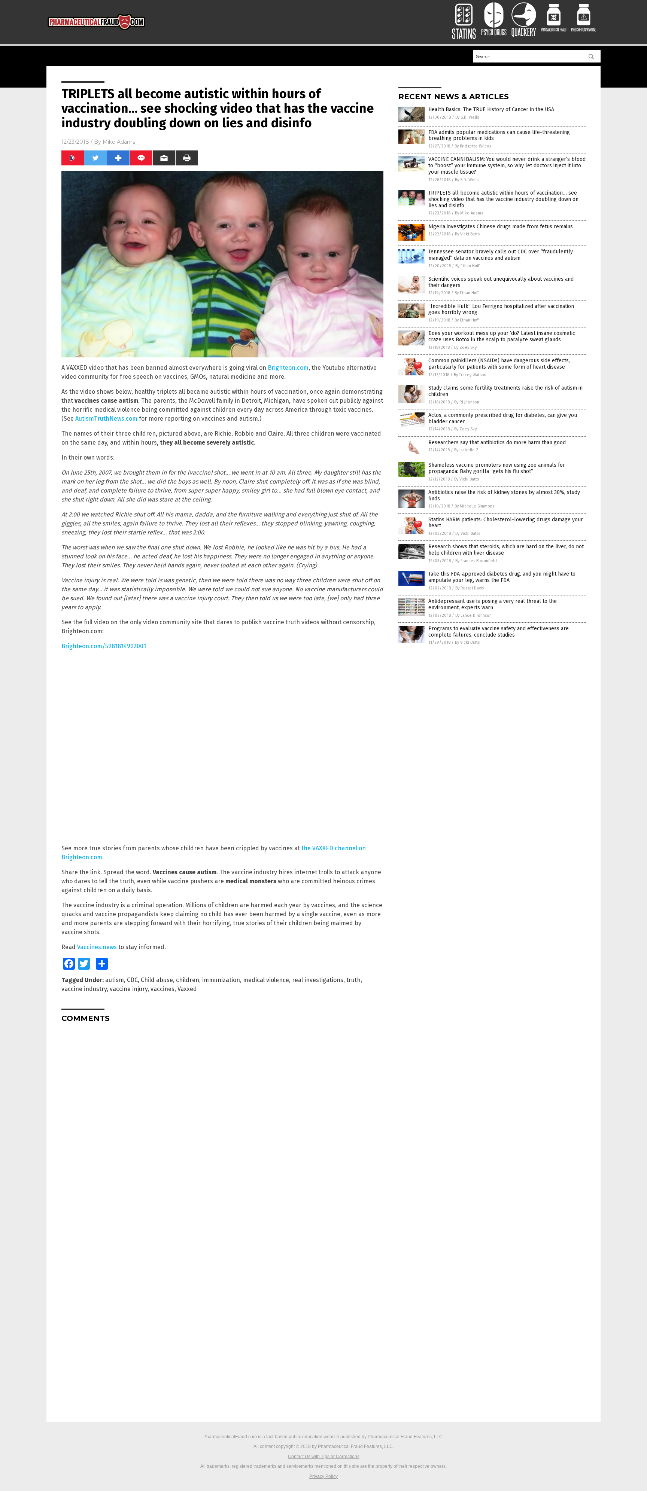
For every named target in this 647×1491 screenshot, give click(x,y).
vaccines (162, 989)
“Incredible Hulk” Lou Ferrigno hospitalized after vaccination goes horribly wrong (501, 309)
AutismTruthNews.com (106, 418)
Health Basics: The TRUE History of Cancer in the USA (491, 109)
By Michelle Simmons (474, 506)
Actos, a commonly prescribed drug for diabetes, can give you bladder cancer (502, 418)
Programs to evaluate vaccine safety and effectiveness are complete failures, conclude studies (498, 631)
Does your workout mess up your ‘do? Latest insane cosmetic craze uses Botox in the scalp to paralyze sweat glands (501, 336)
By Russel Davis (469, 588)
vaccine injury (129, 989)
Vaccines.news (97, 947)
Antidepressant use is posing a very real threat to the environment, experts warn (492, 604)
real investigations (317, 980)
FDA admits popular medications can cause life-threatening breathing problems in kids (499, 135)
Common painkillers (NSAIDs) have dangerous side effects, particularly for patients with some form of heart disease (499, 363)
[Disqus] (222, 1122)
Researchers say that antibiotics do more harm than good (497, 442)
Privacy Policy (323, 1476)
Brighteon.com (288, 367)
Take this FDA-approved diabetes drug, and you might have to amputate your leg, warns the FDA (501, 577)
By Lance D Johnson (473, 615)
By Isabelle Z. (467, 450)
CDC (132, 980)
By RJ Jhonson (466, 402)
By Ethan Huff (467, 265)
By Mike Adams (469, 213)
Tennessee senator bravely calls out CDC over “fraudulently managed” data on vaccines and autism (500, 254)
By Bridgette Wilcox (473, 146)
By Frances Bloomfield (476, 560)
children (187, 980)
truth (353, 980)
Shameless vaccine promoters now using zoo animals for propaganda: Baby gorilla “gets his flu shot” (496, 468)
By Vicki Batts (467, 234)
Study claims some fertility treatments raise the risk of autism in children (505, 391)
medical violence (266, 980)
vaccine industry (84, 989)
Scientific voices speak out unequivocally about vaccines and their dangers (501, 282)
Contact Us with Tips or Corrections (323, 1456)
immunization (221, 980)
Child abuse (157, 980)
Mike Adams (119, 141)
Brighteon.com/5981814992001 (103, 646)
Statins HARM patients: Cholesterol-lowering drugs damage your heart (505, 522)
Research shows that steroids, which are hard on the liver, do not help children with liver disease (506, 549)
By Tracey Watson (470, 374)
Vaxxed (187, 989)
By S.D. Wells (467, 117)
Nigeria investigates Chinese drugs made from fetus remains (500, 226)
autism (114, 980)
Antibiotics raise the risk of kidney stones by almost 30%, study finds (504, 495)
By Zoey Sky (465, 347)
